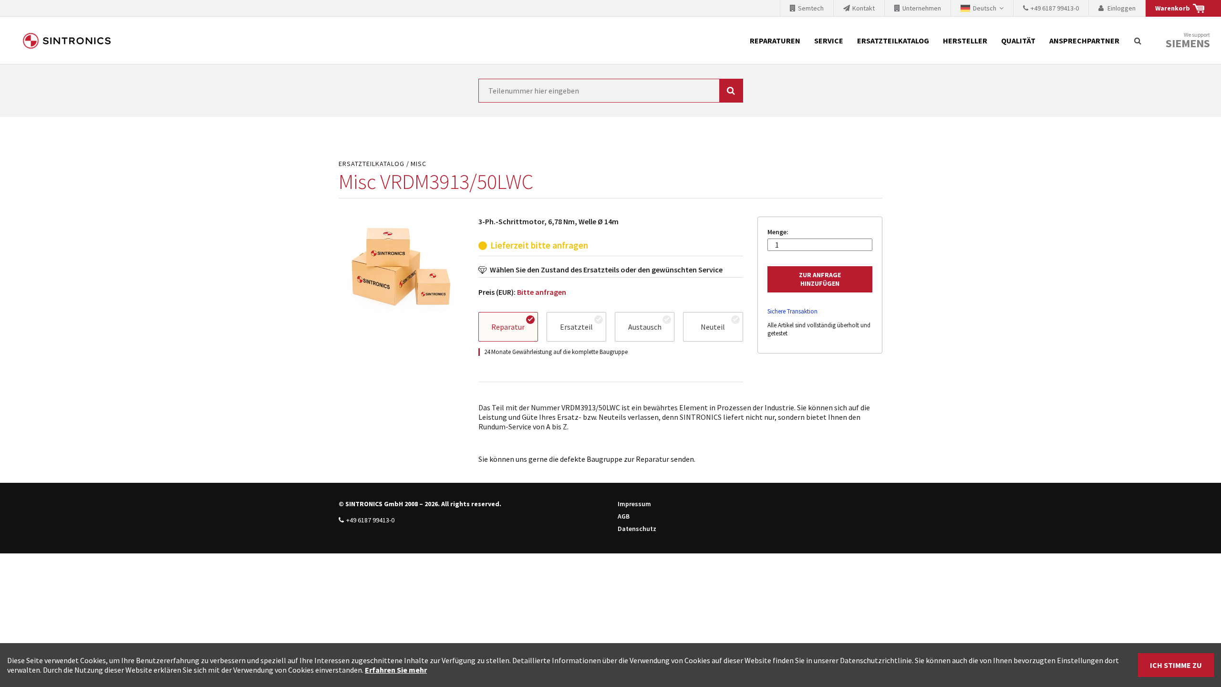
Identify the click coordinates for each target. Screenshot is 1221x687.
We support (1188, 41)
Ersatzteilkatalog (893, 40)
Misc (418, 164)
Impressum (634, 504)
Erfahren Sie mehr (396, 670)
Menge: (777, 232)
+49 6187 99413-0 (370, 520)
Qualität (1018, 40)
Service (828, 40)
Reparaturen (775, 40)
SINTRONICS (66, 40)
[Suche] (1137, 40)
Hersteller (965, 40)
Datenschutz (637, 528)
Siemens (1188, 43)
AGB (624, 516)
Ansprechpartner (1084, 40)
